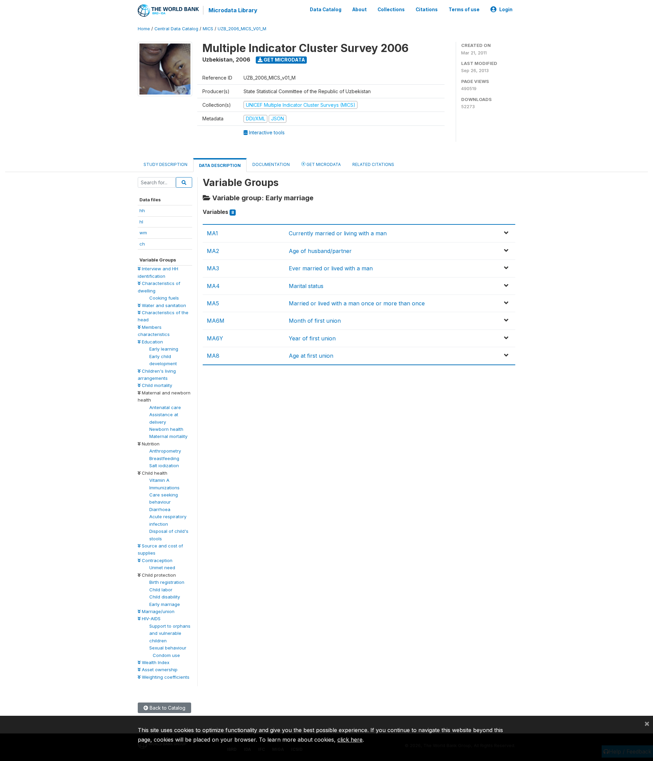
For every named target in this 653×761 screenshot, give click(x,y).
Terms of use (464, 9)
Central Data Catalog (176, 28)
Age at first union (311, 355)
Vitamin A (159, 480)
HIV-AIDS (150, 618)
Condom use (166, 655)
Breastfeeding (164, 458)
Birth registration (166, 582)
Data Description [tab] (220, 165)
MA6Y (215, 338)
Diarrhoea (159, 509)
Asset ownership (159, 669)
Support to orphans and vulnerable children (169, 633)
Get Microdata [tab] (323, 164)
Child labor (160, 589)
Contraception (156, 560)
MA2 (213, 251)
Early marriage (164, 604)
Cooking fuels (164, 298)
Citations (427, 9)
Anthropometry (165, 451)
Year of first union (312, 338)
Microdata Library (232, 10)
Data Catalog (325, 9)
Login (506, 9)
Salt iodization (164, 465)
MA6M (215, 320)
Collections (391, 9)
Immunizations (164, 487)
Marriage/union (157, 611)
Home (144, 28)
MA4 (213, 286)
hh (142, 210)
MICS (208, 28)
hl (141, 221)
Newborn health (166, 429)
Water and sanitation (163, 305)
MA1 (212, 233)
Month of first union (315, 320)
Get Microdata (284, 60)
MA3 (213, 268)
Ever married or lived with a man (331, 268)
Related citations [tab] (373, 164)
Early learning (163, 349)
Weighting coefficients (164, 677)
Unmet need (162, 567)
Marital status (306, 286)
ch (142, 244)
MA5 (213, 303)
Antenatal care (165, 407)
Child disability (164, 596)
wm (143, 232)
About (359, 9)
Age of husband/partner (320, 251)
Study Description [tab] (165, 164)
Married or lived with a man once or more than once (357, 303)
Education (151, 341)
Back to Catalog (166, 708)
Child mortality (156, 385)
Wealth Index (154, 662)
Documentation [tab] (271, 164)
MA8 (213, 355)
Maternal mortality (168, 436)
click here (350, 739)
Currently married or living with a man (338, 233)
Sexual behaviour (167, 647)
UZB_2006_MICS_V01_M (242, 28)
